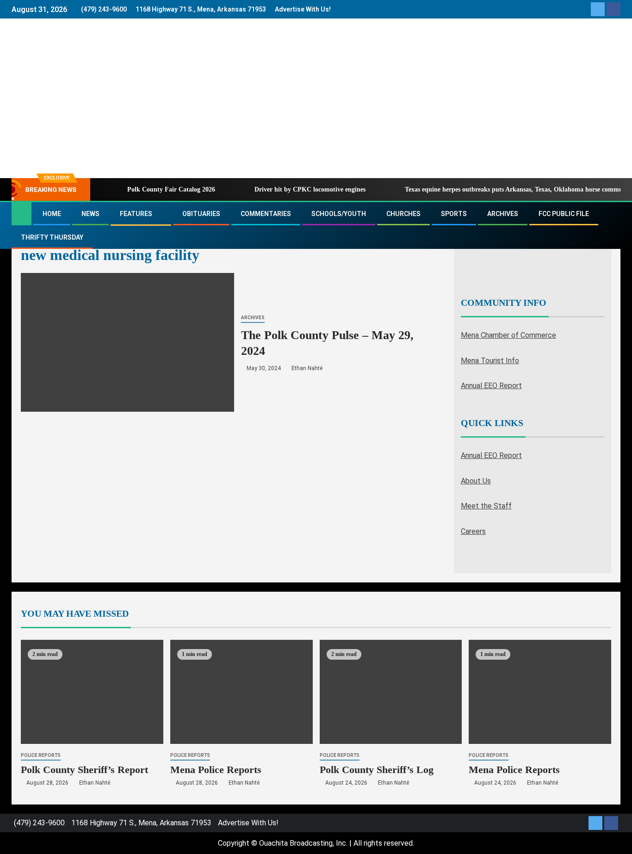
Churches (403, 213)
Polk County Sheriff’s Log (377, 769)
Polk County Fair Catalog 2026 (171, 189)
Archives (502, 213)
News (90, 213)
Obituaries (201, 213)
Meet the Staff (486, 505)
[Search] (612, 226)
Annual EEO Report (491, 385)
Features (136, 213)
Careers (473, 531)
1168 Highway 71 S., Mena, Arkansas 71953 (201, 9)
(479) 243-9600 (104, 9)
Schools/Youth (338, 213)
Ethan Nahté (306, 368)
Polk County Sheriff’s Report (84, 769)
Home (52, 213)
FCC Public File (564, 213)
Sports (454, 213)
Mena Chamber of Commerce (508, 335)
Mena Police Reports (215, 769)
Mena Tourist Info (490, 360)
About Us (476, 481)
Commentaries (266, 213)
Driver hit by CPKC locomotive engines (310, 189)
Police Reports (41, 755)
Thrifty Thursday (52, 237)
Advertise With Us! (303, 9)
